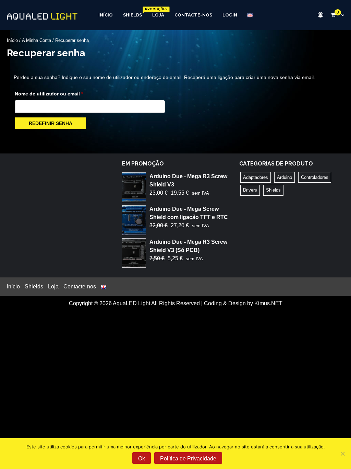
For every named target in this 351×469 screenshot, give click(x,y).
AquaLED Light (131, 303)
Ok (141, 458)
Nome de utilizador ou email (62, 93)
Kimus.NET (268, 303)
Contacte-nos (193, 15)
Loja (158, 15)
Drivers (250, 190)
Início (105, 15)
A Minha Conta (36, 40)
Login (229, 15)
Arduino (284, 177)
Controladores (314, 177)
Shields (132, 15)
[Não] (342, 453)
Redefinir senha (50, 123)
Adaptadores (255, 177)
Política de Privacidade (188, 458)
